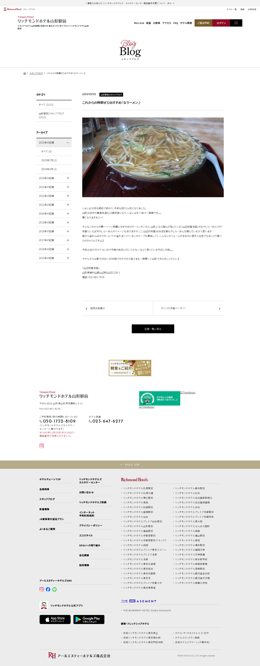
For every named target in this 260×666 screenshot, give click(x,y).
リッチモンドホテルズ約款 (93, 502)
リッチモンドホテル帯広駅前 (138, 497)
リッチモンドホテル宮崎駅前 (190, 568)
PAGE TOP (132, 464)
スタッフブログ (47, 499)
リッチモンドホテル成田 (135, 545)
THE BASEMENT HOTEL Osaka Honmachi (147, 610)
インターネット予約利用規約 (86, 514)
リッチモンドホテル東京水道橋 (139, 564)
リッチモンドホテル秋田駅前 (138, 507)
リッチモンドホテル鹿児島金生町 (192, 573)
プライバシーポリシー (90, 525)
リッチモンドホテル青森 (135, 502)
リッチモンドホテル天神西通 (190, 554)
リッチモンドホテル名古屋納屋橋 (192, 502)
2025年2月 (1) (49, 169)
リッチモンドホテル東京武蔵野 (139, 573)
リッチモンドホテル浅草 (135, 559)
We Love (139, 23)
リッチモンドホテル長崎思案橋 (191, 564)
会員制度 (252, 9)
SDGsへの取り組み (89, 545)
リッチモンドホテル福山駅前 (190, 535)
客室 (148, 23)
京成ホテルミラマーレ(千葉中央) (192, 642)
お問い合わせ (86, 492)
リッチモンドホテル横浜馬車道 (139, 587)
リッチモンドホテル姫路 (187, 531)
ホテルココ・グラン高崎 (187, 637)
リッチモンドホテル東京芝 (137, 578)
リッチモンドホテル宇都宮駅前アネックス (145, 540)
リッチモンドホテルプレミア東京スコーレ (144, 549)
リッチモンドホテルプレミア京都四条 (194, 516)
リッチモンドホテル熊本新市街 (191, 559)
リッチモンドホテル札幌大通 (138, 493)
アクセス (166, 23)
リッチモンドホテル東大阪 (189, 521)
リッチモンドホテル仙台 (135, 516)
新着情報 (44, 509)
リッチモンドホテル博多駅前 (190, 545)
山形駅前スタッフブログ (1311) (51, 115)
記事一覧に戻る (153, 329)
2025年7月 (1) (49, 160)
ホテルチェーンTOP (50, 479)
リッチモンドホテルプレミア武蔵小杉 (142, 582)
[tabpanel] (130, 368)
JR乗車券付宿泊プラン (51, 519)
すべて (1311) (46, 104)
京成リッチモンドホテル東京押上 (140, 633)
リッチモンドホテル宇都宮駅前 (139, 535)
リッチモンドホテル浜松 (187, 507)
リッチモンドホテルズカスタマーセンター (90, 481)
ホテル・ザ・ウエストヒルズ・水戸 (192, 633)
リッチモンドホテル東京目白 (138, 568)
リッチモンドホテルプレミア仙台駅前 (142, 521)
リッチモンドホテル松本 (187, 493)
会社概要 (84, 555)
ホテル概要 (186, 23)
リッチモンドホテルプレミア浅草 (140, 554)
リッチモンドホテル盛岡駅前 (138, 512)
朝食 (242, 9)
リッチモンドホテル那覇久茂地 (191, 582)
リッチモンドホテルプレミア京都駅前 (194, 512)
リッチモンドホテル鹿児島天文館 (192, 578)
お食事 (156, 23)
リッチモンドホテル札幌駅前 (138, 488)
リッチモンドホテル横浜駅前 (190, 488)
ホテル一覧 (232, 9)
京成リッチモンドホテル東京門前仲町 (143, 642)
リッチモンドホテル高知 (187, 540)
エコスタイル (86, 535)
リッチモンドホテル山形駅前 (138, 526)
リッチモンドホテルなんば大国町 (192, 526)
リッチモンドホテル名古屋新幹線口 (194, 497)
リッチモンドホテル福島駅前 (138, 531)
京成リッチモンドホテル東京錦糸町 (142, 637)
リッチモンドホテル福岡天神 (190, 549)
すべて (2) (46, 151)
